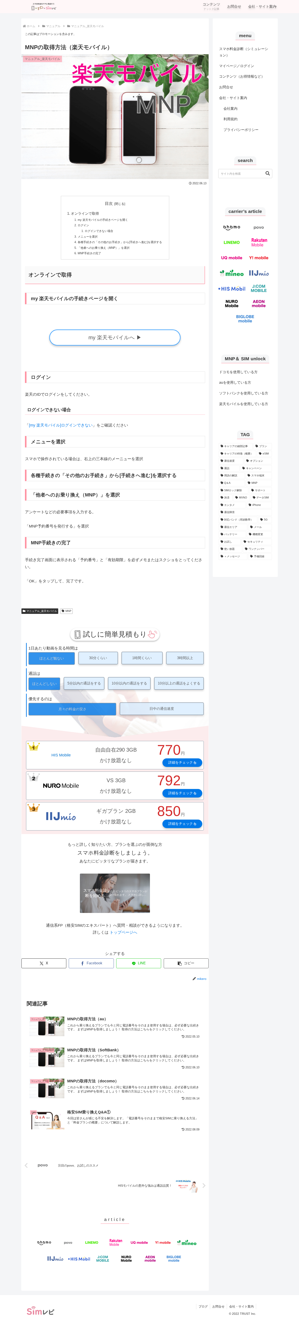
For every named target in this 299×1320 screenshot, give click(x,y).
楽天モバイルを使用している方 (243, 404)
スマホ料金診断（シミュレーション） (243, 52)
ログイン (83, 225)
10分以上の (179, 683)
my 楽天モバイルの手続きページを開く (103, 219)
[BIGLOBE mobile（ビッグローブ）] (174, 1258)
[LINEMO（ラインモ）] (92, 1242)
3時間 (185, 658)
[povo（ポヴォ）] (68, 1242)
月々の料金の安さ (72, 709)
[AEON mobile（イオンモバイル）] (150, 1258)
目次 (109, 203)
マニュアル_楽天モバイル (41, 611)
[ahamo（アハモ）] (44, 1242)
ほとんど (51, 658)
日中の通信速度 (162, 709)
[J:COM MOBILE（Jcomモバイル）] (103, 1258)
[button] (186, 963)
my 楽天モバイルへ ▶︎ (115, 337)
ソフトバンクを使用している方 (243, 393)
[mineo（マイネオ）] (187, 1242)
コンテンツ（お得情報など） (242, 76)
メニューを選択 (88, 236)
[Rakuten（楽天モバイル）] (115, 1242)
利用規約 (230, 119)
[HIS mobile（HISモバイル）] (79, 1258)
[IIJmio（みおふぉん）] (55, 1258)
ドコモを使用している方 (238, 372)
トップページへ (123, 932)
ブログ (203, 1306)
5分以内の (84, 683)
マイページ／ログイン (236, 66)
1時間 (142, 658)
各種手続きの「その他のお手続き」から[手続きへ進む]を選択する (120, 242)
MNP (68, 611)
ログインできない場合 (99, 231)
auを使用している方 (235, 382)
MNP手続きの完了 (89, 253)
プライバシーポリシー (241, 130)
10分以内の (129, 683)
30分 (98, 658)
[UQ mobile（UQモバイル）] (139, 1242)
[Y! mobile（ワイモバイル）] (163, 1242)
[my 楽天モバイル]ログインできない (61, 425)
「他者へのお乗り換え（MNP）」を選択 (104, 247)
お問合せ (226, 87)
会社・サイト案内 (233, 98)
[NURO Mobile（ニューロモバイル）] (126, 1258)
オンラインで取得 (85, 213)
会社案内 (230, 108)
